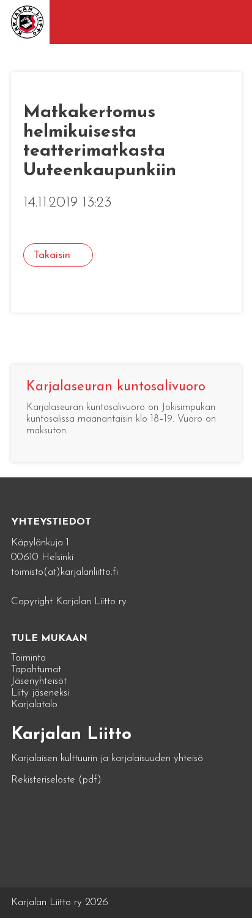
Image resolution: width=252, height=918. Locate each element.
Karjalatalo (34, 704)
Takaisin (52, 255)
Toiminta (28, 658)
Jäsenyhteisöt (39, 681)
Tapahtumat (36, 669)
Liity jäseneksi (40, 693)
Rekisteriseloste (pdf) (56, 780)
